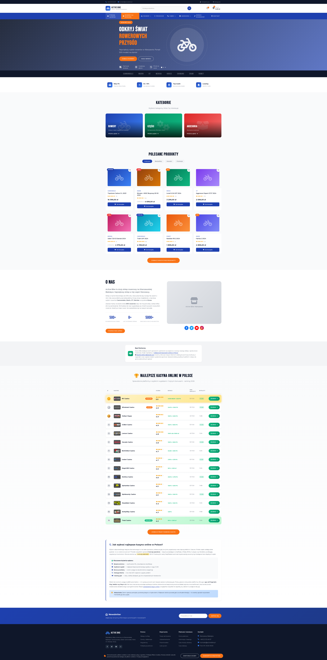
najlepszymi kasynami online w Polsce (166, 353)
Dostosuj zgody (189, 656)
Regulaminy (144, 642)
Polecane (147, 161)
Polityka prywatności (146, 646)
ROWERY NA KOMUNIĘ (129, 16)
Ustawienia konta (165, 639)
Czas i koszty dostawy (185, 642)
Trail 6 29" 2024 (142, 238)
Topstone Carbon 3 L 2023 (117, 193)
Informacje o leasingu (185, 639)
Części (171, 16)
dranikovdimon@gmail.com (145, 355)
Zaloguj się (217, 2)
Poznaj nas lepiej (115, 331)
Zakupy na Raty (145, 636)
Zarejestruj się (205, 2)
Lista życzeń (163, 646)
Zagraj (213, 398)
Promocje (160, 16)
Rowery (146, 16)
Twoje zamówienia (165, 636)
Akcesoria (185, 16)
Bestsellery (158, 161)
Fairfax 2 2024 (201, 238)
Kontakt (216, 16)
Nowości (169, 161)
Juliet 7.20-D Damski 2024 (117, 238)
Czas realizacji (183, 646)
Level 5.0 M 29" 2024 (174, 193)
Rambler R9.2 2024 (173, 238)
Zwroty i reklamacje (146, 639)
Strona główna (112, 16)
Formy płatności (183, 636)
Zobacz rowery (128, 59)
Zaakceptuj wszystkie (211, 656)
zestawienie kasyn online (151, 587)
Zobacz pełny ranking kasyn (163, 532)
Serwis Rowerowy (200, 16)
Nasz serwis (146, 59)
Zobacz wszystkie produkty (163, 260)
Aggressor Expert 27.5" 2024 (206, 193)
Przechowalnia (164, 642)
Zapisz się (215, 616)
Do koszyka (120, 204)
